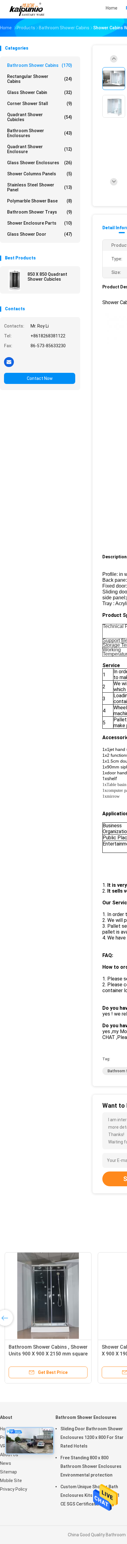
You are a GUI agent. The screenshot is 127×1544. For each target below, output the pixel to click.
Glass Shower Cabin (39, 92)
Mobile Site (11, 1480)
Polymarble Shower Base (39, 200)
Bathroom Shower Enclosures (39, 133)
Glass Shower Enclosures (39, 162)
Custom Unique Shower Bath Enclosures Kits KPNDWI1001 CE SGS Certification (90, 1495)
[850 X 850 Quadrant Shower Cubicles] (14, 280)
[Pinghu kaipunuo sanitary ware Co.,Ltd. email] (9, 362)
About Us (9, 1454)
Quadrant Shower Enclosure (39, 149)
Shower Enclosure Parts (39, 223)
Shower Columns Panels (39, 173)
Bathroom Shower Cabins (39, 65)
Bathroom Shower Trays (39, 212)
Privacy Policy (13, 1489)
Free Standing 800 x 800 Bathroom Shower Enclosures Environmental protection (90, 1466)
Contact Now (40, 378)
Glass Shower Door (39, 234)
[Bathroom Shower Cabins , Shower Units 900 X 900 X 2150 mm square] (48, 1296)
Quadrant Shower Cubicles (39, 117)
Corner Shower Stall (39, 103)
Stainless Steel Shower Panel (39, 187)
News (5, 1463)
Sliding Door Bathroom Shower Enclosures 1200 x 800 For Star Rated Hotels (92, 1437)
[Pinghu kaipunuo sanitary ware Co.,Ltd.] (27, 9)
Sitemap (8, 1471)
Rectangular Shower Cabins (39, 79)
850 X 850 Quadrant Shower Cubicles (47, 277)
